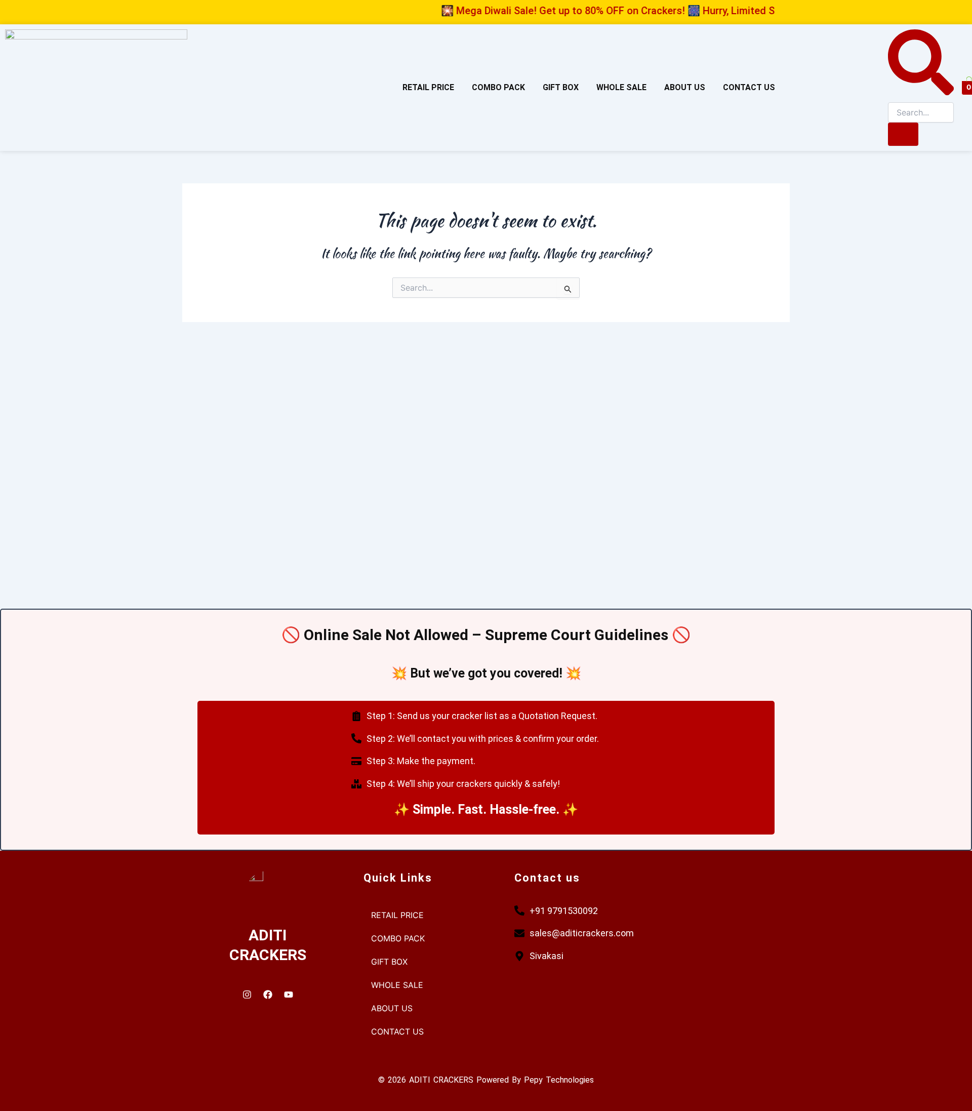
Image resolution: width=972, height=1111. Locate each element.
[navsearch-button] (921, 92)
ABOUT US (684, 87)
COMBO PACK (498, 87)
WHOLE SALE (621, 87)
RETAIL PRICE (428, 87)
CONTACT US (749, 87)
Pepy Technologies (559, 1080)
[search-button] (903, 134)
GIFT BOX (561, 87)
